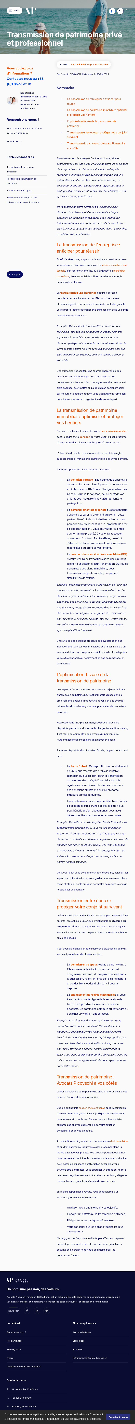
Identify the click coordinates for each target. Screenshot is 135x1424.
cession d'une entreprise (92, 1107)
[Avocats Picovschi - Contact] (112, 11)
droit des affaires (119, 1141)
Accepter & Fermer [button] (118, 1417)
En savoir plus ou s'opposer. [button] (85, 1418)
